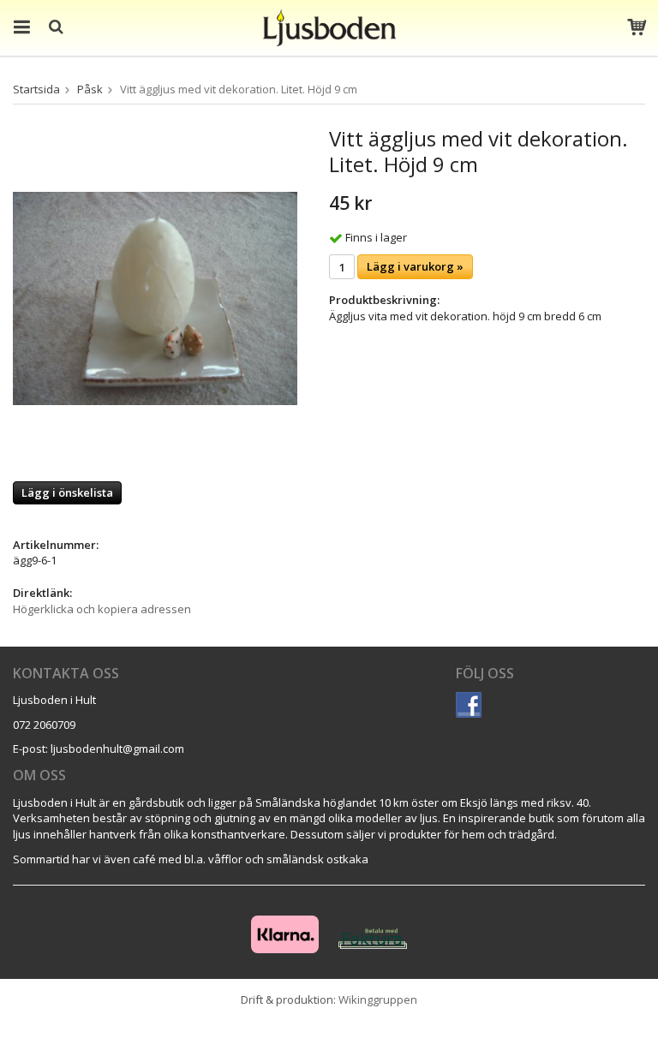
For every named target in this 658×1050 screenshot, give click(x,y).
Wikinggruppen (377, 999)
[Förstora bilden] (155, 297)
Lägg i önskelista (67, 492)
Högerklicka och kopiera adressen (102, 609)
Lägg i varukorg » (415, 266)
